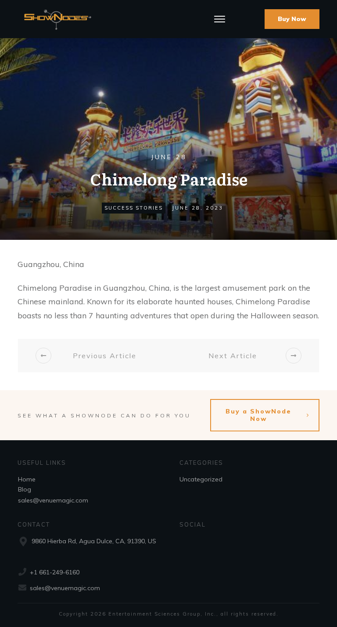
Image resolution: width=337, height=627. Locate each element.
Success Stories (133, 208)
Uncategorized (200, 479)
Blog (24, 489)
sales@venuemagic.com (53, 500)
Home (27, 479)
